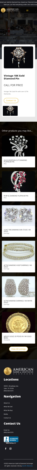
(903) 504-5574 (8, 391)
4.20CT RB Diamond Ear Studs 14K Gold (17, 230)
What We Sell (8, 407)
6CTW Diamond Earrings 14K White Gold (18, 301)
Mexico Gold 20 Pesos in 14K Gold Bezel (17, 337)
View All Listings (18, 349)
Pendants (7, 340)
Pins (5, 164)
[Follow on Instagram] (10, 449)
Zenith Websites (27, 466)
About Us (7, 403)
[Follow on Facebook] (6, 449)
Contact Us (11, 100)
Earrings (6, 233)
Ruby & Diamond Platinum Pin (16, 196)
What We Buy (8, 410)
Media (6, 414)
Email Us (6, 430)
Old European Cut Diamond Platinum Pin (15, 161)
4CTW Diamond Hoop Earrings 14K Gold (18, 266)
